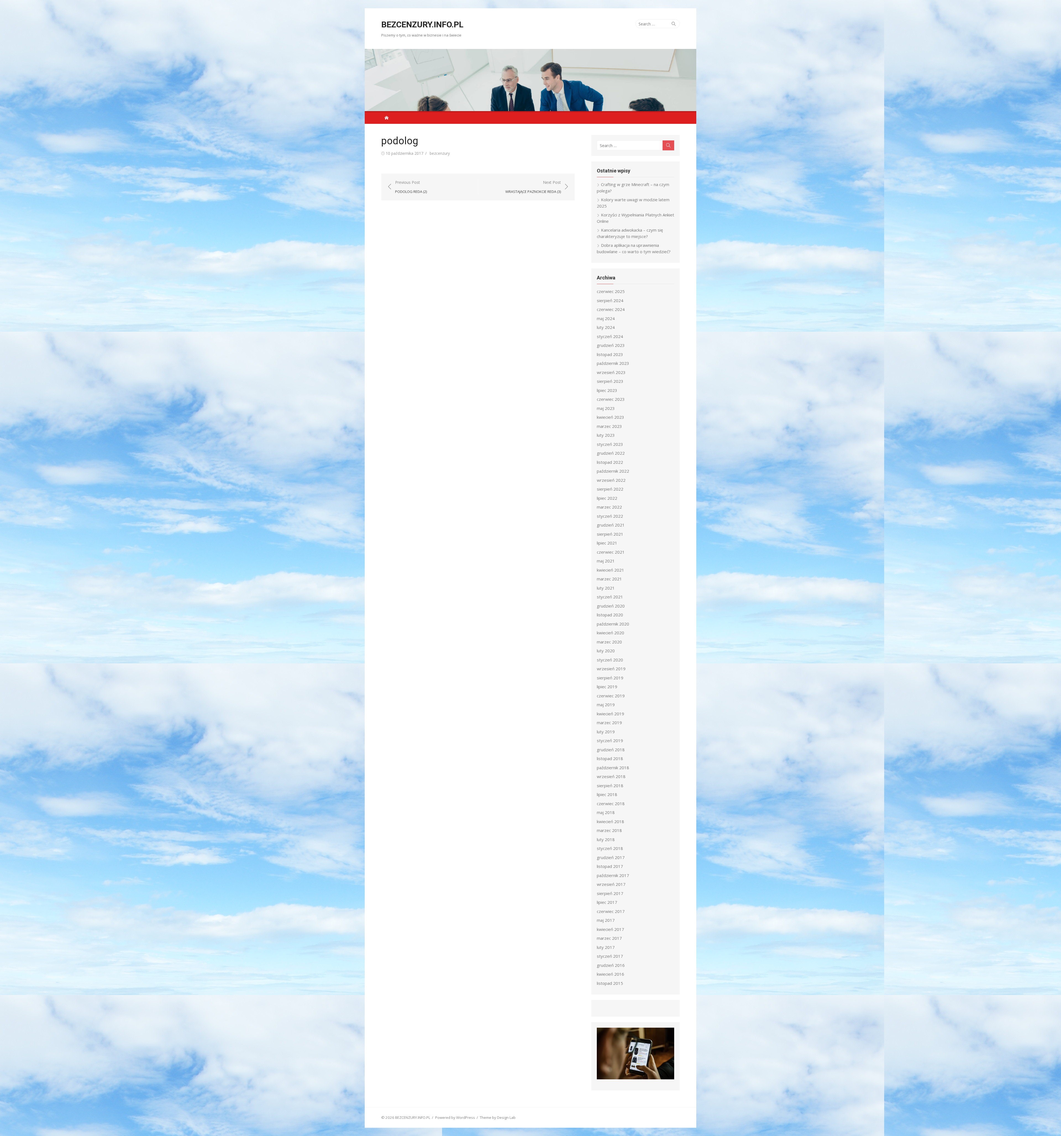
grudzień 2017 (611, 857)
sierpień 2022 (610, 489)
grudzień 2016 (611, 965)
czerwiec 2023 (611, 399)
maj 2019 (606, 704)
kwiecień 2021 (610, 570)
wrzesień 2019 (611, 668)
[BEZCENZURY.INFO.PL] (530, 80)
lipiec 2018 (607, 794)
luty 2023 (606, 435)
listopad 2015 (610, 983)
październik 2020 (613, 624)
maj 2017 (606, 920)
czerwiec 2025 (611, 291)
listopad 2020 (610, 614)
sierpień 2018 (610, 785)
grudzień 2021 (611, 525)
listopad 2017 (610, 866)
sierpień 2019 (610, 677)
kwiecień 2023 (610, 417)
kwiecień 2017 (610, 929)
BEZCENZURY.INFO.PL (422, 24)
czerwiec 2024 (611, 309)
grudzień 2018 (611, 749)
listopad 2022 (610, 462)
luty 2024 (606, 327)
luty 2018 (606, 839)
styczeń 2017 (610, 956)
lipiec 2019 (607, 686)
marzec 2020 (609, 642)
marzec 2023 (609, 426)
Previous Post (411, 187)
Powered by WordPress (455, 1117)
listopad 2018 (610, 758)
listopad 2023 (610, 354)
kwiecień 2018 (610, 821)
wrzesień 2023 (611, 372)
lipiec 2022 (607, 498)
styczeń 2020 (610, 660)
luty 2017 (606, 947)
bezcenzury (440, 153)
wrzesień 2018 (611, 776)
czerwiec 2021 (611, 552)
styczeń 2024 (610, 336)
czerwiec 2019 (611, 695)
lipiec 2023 (607, 390)
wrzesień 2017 (611, 884)
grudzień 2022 (611, 453)
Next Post (533, 187)
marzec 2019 (609, 722)
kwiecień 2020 (610, 632)
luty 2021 (606, 588)
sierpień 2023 (610, 381)
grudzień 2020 (611, 606)
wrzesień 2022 (611, 480)
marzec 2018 (609, 830)
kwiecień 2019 (610, 713)
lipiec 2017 (607, 902)
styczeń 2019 (610, 740)
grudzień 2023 (611, 345)
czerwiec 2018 (611, 803)
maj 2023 (606, 408)
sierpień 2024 (610, 300)
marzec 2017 (609, 938)
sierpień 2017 (610, 893)
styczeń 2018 (610, 848)
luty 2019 (606, 731)
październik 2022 (613, 471)
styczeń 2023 (610, 444)
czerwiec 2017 (611, 911)
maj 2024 (606, 318)
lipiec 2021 (607, 543)
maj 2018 (606, 812)
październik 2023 (613, 363)
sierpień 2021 (610, 534)
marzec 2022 (609, 507)
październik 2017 (613, 875)
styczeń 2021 (610, 597)
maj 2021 (606, 561)
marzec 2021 (609, 579)
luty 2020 (606, 650)
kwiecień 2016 (610, 974)
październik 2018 (613, 767)
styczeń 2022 (610, 516)
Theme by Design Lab (498, 1117)
